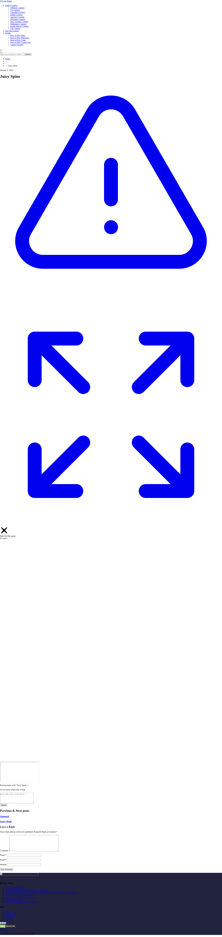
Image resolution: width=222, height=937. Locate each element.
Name (3, 855)
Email (3, 860)
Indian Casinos (16, 15)
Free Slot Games (12, 31)
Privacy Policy (11, 914)
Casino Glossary (17, 45)
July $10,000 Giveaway (15, 888)
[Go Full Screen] (111, 525)
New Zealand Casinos (19, 22)
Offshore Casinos (17, 8)
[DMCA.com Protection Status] (8, 927)
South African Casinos (19, 26)
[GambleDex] (6, 1)
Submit (3, 805)
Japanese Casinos (17, 17)
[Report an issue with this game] (111, 303)
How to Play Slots (17, 35)
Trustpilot (4, 929)
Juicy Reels (6, 821)
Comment (5, 850)
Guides (8, 33)
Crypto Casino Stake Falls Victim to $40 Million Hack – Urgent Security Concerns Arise (41, 893)
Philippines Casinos (18, 24)
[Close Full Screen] (111, 761)
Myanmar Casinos (17, 19)
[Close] (4, 534)
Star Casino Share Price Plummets (19, 897)
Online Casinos (11, 5)
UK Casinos (15, 28)
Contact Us (9, 916)
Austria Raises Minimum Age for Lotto (21, 895)
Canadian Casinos (17, 12)
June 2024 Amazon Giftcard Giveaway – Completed (26, 890)
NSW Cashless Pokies (14, 899)
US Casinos (15, 10)
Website (3, 864)
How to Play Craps (18, 40)
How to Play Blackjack (19, 38)
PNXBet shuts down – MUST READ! (21, 902)
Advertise (9, 919)
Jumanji (4, 816)
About (7, 912)
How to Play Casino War (20, 42)
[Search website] (1, 51)
